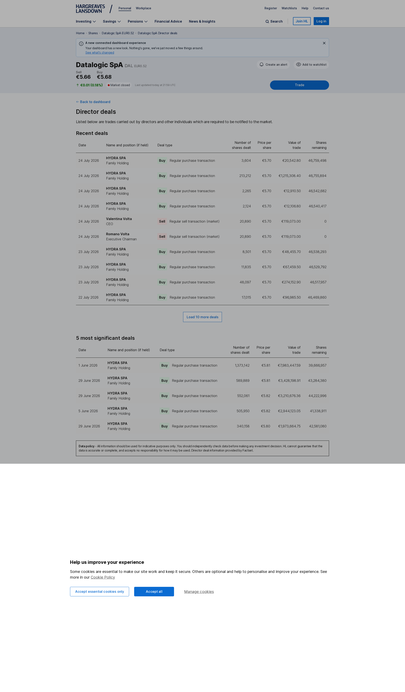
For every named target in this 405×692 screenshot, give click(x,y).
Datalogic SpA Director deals (157, 33)
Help (305, 8)
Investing (83, 21)
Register (271, 8)
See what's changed (99, 52)
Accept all (154, 591)
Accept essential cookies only (99, 591)
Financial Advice (168, 21)
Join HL (302, 21)
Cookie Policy (103, 577)
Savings (109, 21)
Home (80, 33)
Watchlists (289, 8)
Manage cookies (199, 591)
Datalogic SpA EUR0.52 (118, 33)
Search (276, 21)
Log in (321, 21)
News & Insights (202, 21)
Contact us (321, 8)
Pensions (135, 21)
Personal (125, 8)
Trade (299, 85)
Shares (93, 33)
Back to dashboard (95, 102)
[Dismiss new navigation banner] (324, 43)
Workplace (143, 8)
